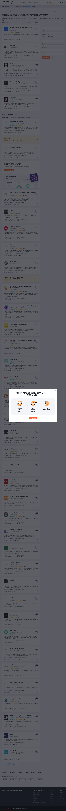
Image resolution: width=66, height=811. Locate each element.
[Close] (55, 390)
